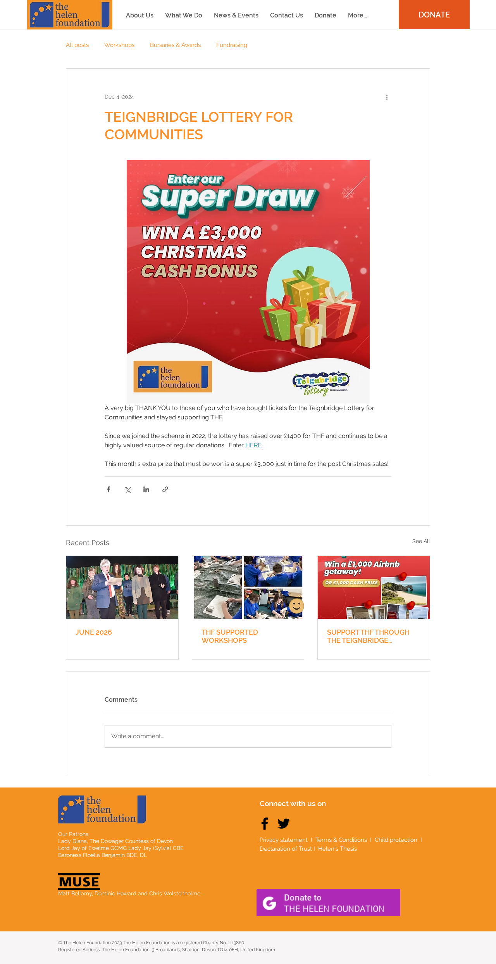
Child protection (397, 839)
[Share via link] (165, 489)
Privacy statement (284, 839)
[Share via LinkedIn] (146, 489)
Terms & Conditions (341, 839)
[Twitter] (284, 823)
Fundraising (231, 45)
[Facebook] (265, 823)
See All (421, 541)
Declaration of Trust (286, 848)
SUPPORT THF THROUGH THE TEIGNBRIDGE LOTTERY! (368, 636)
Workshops (119, 45)
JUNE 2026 (94, 632)
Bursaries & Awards (175, 45)
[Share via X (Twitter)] (127, 489)
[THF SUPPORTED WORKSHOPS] (248, 587)
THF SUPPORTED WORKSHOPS (230, 636)
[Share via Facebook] (108, 489)
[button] (357, 15)
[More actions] (386, 96)
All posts (77, 45)
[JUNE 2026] (122, 587)
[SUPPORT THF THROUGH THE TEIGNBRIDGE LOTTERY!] (374, 587)
